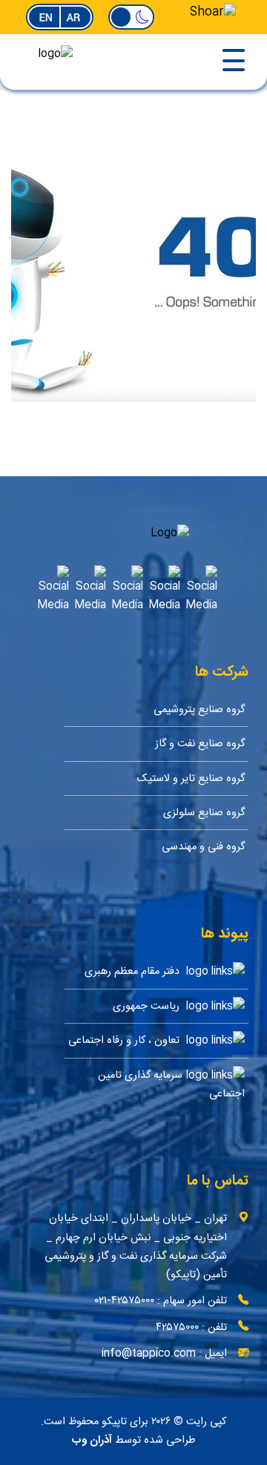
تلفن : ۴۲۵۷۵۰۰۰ (191, 1327)
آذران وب (92, 1440)
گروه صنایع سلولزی (204, 812)
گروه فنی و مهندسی (203, 846)
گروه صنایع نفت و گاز (200, 743)
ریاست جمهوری (147, 1006)
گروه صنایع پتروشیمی (199, 709)
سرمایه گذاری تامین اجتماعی (171, 1084)
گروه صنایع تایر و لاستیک (191, 778)
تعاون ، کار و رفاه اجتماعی (125, 1041)
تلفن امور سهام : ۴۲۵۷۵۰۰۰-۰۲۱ (161, 1300)
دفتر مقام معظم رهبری (133, 972)
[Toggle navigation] (189, 62)
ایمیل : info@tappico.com (164, 1353)
